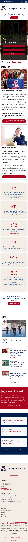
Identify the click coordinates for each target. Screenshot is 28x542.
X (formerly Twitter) (6, 510)
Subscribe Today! (14, 405)
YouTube (4, 516)
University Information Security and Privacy (14, 537)
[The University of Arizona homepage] (8, 1)
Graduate (14, 50)
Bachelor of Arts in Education (9, 147)
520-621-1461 (4, 488)
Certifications (14, 53)
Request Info (14, 14)
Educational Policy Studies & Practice (10, 497)
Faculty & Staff (14, 474)
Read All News (14, 382)
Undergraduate (14, 46)
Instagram (4, 512)
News (19, 62)
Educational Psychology (6, 499)
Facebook (4, 508)
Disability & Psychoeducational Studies (10, 496)
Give (6, 14)
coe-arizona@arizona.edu (7, 489)
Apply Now (14, 17)
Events (14, 62)
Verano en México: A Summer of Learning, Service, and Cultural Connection (12, 91)
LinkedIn (4, 514)
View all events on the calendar (14, 449)
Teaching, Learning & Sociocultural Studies (11, 501)
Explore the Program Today (14, 177)
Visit (22, 14)
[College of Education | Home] (14, 8)
